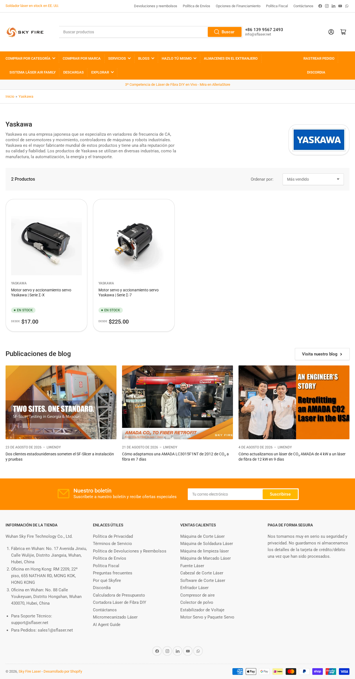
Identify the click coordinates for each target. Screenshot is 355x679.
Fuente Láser (192, 565)
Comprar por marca (82, 58)
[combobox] (150, 32)
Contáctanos (303, 6)
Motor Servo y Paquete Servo (207, 617)
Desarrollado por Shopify (63, 671)
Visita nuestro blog (320, 354)
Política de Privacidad (113, 536)
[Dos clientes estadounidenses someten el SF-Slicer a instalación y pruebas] (61, 402)
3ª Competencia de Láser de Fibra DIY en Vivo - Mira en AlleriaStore (177, 84)
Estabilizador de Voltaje (202, 609)
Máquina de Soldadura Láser (206, 543)
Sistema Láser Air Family (32, 72)
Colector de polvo (196, 602)
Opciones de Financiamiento (238, 6)
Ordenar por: (262, 179)
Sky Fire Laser (30, 671)
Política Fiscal (277, 6)
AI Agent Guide (106, 624)
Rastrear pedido (318, 58)
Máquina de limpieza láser (204, 551)
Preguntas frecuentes (112, 573)
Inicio (10, 96)
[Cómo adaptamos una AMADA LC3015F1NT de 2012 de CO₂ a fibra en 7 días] (177, 402)
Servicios (117, 58)
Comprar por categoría (28, 58)
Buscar (228, 31)
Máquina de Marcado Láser (205, 558)
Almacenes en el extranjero (231, 58)
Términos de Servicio (112, 543)
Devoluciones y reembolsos (155, 6)
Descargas (73, 72)
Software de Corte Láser (202, 580)
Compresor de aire (197, 595)
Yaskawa (26, 96)
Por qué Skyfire (107, 580)
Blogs (143, 58)
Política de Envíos (196, 6)
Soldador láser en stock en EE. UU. (32, 6)
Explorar (100, 72)
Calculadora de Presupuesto (119, 595)
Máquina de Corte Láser (202, 536)
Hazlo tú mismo (177, 58)
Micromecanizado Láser (115, 617)
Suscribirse (280, 494)
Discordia (316, 72)
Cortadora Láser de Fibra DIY (119, 602)
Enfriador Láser (194, 587)
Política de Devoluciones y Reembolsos (129, 551)
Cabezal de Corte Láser (201, 573)
